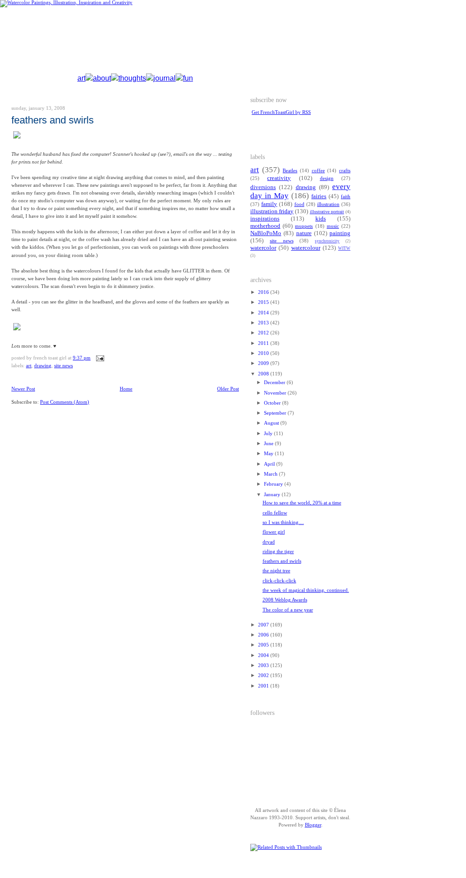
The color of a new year (288, 609)
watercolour (305, 248)
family (269, 204)
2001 (264, 685)
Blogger (313, 824)
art (81, 78)
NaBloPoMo (265, 233)
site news (63, 365)
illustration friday (272, 211)
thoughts (132, 78)
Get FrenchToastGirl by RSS (281, 112)
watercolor (263, 248)
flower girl (274, 531)
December (275, 382)
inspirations (264, 219)
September (276, 413)
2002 (264, 675)
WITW (344, 248)
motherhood (265, 226)
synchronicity (327, 241)
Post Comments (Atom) (64, 402)
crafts (344, 170)
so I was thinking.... (283, 522)
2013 (264, 322)
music (333, 226)
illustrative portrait (327, 211)
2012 (264, 332)
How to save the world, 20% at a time (302, 502)
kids (320, 219)
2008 (264, 373)
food (299, 204)
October (273, 403)
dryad (269, 541)
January (273, 494)
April (270, 464)
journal (164, 78)
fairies (318, 196)
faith (345, 196)
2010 (264, 353)
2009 (264, 363)
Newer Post (23, 388)
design (327, 178)
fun (188, 78)
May (269, 453)
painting (339, 233)
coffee (318, 170)
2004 (264, 655)
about (102, 78)
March (271, 474)
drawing (42, 365)
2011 (264, 343)
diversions (263, 187)
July (269, 433)
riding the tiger (278, 551)
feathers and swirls (52, 120)
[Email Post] (99, 357)
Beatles (290, 170)
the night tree (276, 570)
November (276, 392)
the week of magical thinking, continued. (306, 590)
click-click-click (279, 580)
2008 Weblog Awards (285, 599)
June (269, 443)
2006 (264, 634)
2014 (264, 312)
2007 (264, 624)
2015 (264, 302)
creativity (279, 178)
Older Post (228, 388)
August (272, 423)
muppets (304, 226)
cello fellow (275, 512)
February (274, 484)
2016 (264, 292)
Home (126, 388)
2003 (264, 665)
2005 (264, 644)
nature (304, 233)
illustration (328, 204)
